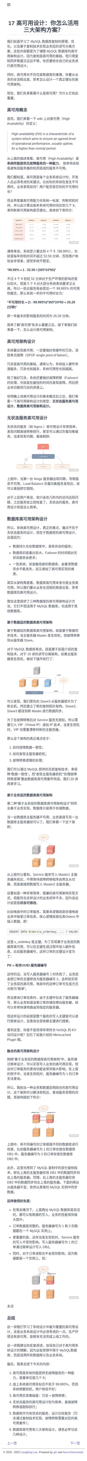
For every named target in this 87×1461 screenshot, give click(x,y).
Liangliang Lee (29, 1452)
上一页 (12, 1443)
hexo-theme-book (73, 1452)
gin (55, 1452)
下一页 (75, 1443)
